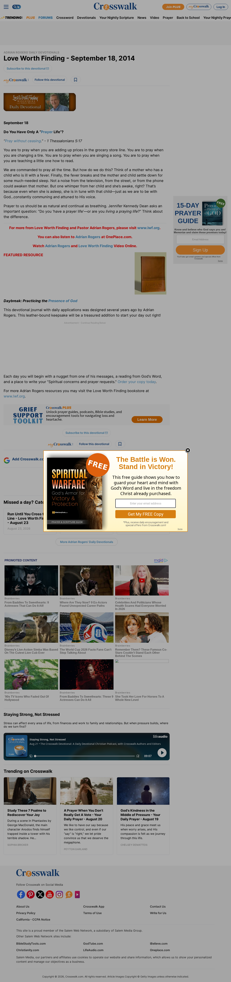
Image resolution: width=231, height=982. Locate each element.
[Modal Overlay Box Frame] (115, 491)
